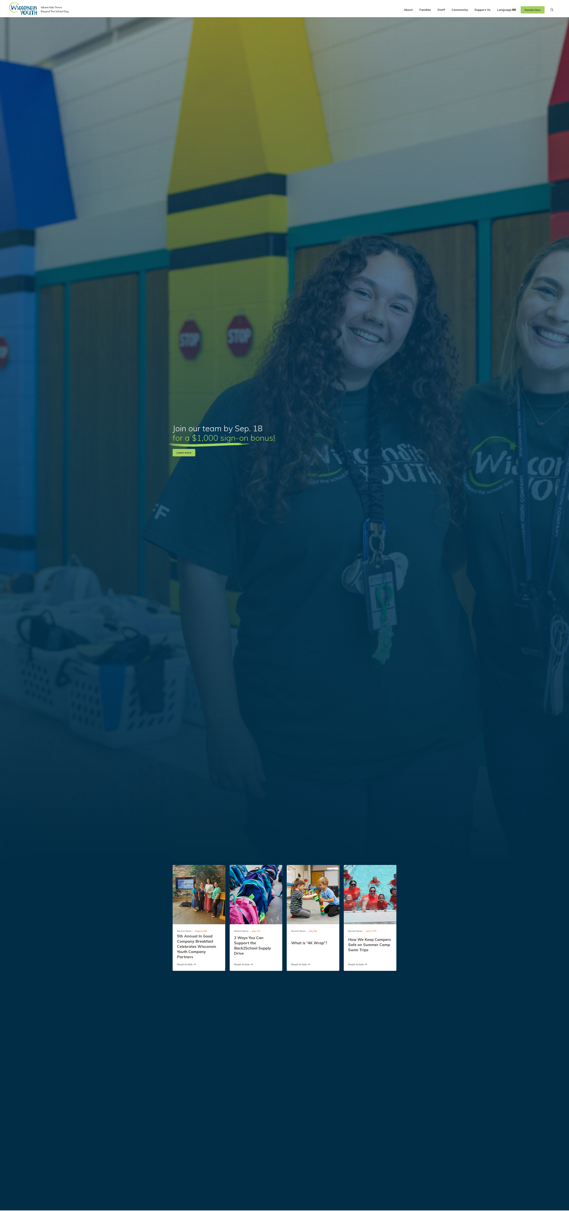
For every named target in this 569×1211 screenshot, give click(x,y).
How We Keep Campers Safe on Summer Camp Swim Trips (369, 944)
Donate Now (533, 10)
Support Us (482, 10)
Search (552, 10)
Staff (441, 10)
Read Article (185, 964)
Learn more (184, 452)
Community (460, 10)
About (408, 10)
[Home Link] (23, 8)
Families (425, 10)
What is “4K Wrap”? (309, 943)
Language (504, 10)
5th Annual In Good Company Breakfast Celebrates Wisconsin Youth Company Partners (196, 946)
